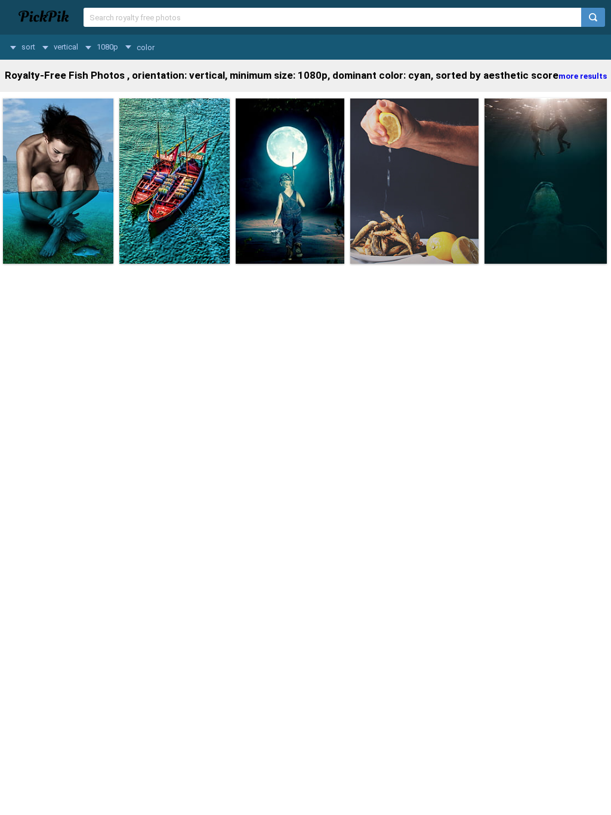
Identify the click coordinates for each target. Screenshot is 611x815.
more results (582, 76)
